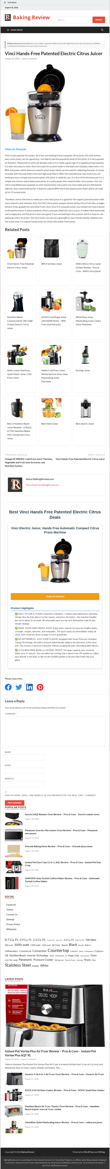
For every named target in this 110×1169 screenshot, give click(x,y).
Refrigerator (59, 960)
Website (9, 778)
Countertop (58, 950)
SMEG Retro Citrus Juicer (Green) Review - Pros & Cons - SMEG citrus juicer (88, 267)
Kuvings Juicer (83, 370)
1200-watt (46, 945)
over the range (11, 960)
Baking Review (31, 17)
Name (8, 752)
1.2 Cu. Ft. (51, 940)
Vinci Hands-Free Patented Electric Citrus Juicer (20, 265)
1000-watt (21, 945)
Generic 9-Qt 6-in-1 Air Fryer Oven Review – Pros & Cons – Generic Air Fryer (64, 1074)
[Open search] (102, 30)
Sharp (87, 959)
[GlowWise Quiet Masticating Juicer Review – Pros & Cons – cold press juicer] (14, 1122)
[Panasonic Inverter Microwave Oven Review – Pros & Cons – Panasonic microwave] (14, 830)
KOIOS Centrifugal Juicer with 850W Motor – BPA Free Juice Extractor (53, 321)
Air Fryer (56, 945)
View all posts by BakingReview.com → (44, 484)
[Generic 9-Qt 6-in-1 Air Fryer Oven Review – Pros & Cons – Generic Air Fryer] (14, 1074)
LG (66, 956)
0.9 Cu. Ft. (26, 939)
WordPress (89, 1152)
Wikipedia (11, 929)
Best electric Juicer (85, 423)
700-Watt (90, 939)
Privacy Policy (13, 924)
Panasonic (25, 959)
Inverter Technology (37, 955)
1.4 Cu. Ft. (59, 940)
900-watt (9, 945)
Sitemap (10, 919)
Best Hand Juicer (49, 423)
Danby (81, 951)
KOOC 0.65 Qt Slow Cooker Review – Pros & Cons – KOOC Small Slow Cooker (65, 1090)
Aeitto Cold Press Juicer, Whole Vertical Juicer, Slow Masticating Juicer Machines (54, 376)
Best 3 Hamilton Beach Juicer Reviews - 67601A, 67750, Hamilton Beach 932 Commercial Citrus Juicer (19, 431)
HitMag (101, 1152)
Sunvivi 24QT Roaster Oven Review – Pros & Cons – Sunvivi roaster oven (62, 814)
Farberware (89, 951)
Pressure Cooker (43, 959)
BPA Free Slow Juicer (51, 263)
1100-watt (35, 945)
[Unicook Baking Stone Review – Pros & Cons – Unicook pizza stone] (14, 846)
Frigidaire (99, 951)
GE (6, 955)
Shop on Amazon (55, 596)
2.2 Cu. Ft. (79, 940)
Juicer (51, 956)
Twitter (9, 909)
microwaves (84, 956)
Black (73, 944)
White (44, 965)
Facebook (11, 904)
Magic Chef (73, 955)
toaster (35, 965)
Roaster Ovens (70, 960)
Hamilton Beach (17, 955)
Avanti (65, 945)
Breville (81, 945)
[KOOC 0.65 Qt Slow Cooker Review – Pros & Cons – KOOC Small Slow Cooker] (14, 1090)
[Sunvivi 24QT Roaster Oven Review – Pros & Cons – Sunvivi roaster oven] (14, 814)
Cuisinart (74, 951)
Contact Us (11, 914)
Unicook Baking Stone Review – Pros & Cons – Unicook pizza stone (59, 846)
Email (8, 765)
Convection (39, 950)
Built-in (88, 945)
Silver (94, 960)
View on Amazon (15, 149)
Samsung (80, 960)
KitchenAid (59, 956)
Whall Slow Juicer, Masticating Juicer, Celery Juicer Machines (88, 321)
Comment (11, 714)
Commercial (25, 951)
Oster (93, 955)
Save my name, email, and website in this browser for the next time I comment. (50, 795)
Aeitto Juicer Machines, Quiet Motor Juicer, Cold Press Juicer (19, 374)
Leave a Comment (29, 58)
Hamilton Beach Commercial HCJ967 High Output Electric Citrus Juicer (20, 322)
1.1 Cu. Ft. (39, 940)
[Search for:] (80, 20)
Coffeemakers (11, 951)
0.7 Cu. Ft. (12, 940)
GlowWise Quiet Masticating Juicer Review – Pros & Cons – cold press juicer (63, 1122)
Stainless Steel (18, 964)
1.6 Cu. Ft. (68, 939)
